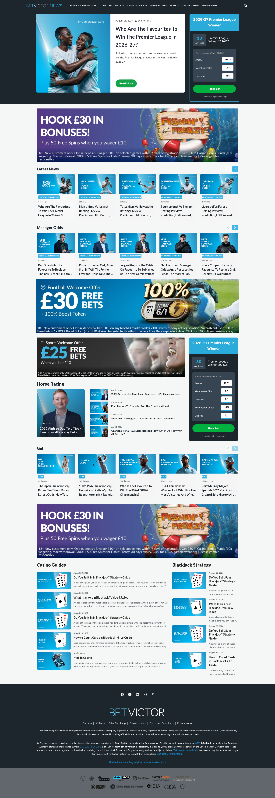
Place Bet (214, 88)
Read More (126, 83)
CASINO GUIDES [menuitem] (135, 5)
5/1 (226, 415)
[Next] (235, 169)
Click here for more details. (186, 750)
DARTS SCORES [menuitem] (158, 5)
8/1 (228, 75)
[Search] (246, 6)
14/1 (226, 407)
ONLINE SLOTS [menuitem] (210, 5)
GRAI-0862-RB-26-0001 (90, 746)
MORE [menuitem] (173, 5)
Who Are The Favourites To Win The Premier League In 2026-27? (146, 37)
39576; (197, 743)
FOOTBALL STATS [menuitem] (112, 5)
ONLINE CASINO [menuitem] (191, 5)
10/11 (228, 59)
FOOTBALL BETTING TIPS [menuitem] (83, 5)
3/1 (228, 67)
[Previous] (228, 169)
